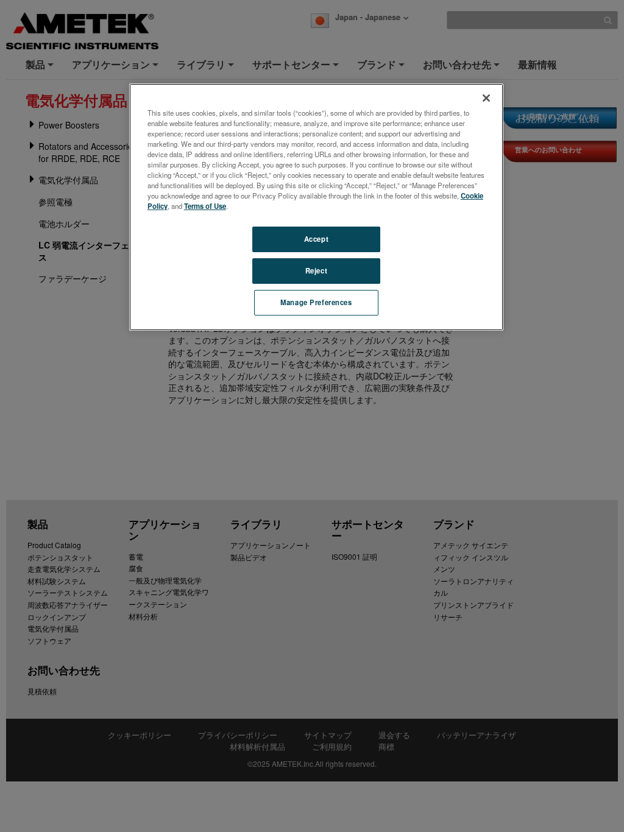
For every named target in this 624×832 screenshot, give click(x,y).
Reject (316, 270)
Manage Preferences (316, 302)
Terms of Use (205, 206)
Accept (316, 239)
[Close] (486, 98)
